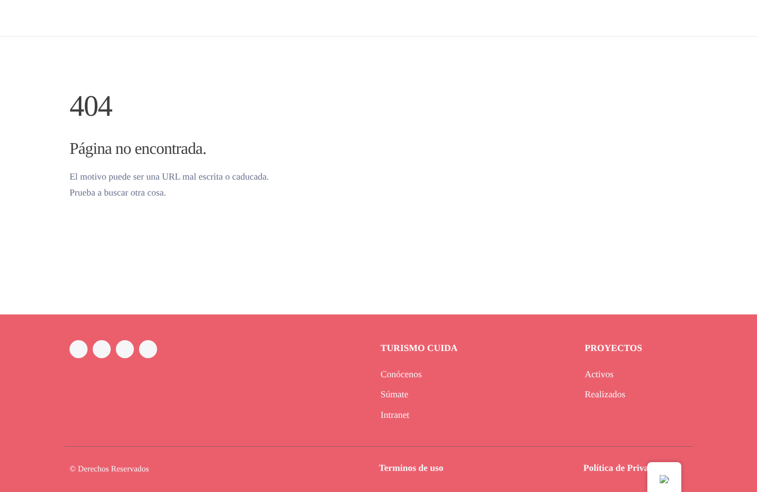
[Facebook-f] (79, 349)
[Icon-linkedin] (125, 349)
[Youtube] (148, 349)
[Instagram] (102, 349)
